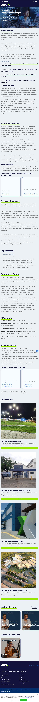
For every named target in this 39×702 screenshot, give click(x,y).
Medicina (22, 675)
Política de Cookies (14, 689)
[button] (38, 14)
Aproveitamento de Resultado (7, 684)
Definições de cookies (15, 700)
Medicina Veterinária (24, 681)
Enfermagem (22, 683)
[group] (11, 620)
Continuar (23, 700)
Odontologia (22, 679)
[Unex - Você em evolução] (5, 5)
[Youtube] (37, 665)
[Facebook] (35, 665)
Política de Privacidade (5, 689)
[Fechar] (37, 695)
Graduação (7, 671)
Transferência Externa (5, 679)
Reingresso (3, 683)
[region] (19, 697)
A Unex (2, 671)
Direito (21, 677)
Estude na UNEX (23, 671)
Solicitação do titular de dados (25, 689)
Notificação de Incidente (5, 691)
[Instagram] (33, 665)
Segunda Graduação (5, 681)
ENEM (2, 677)
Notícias (17, 671)
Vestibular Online (5, 675)
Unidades (12, 671)
